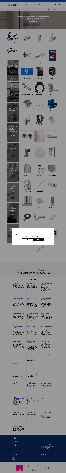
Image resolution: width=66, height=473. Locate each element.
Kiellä (27, 239)
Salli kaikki (39, 239)
